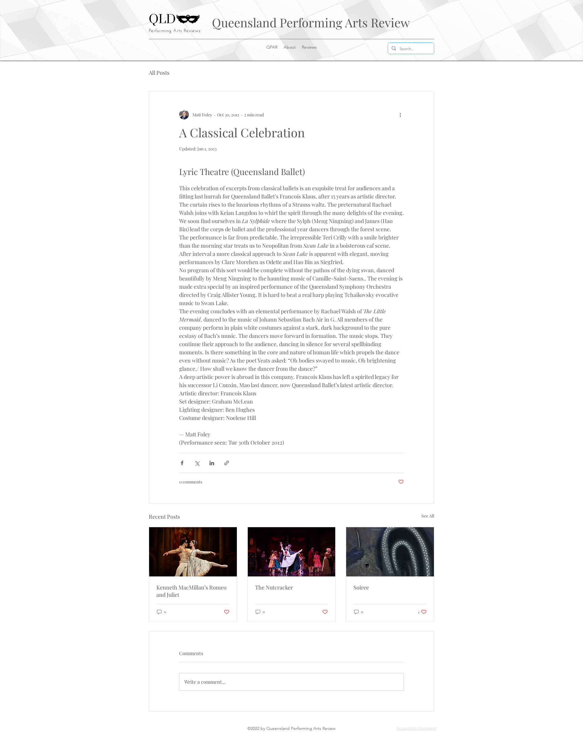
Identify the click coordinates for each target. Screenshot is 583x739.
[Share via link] (227, 463)
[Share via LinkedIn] (212, 463)
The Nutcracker (274, 587)
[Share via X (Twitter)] (197, 463)
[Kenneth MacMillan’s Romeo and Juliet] (193, 551)
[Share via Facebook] (182, 463)
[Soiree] (390, 551)
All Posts (159, 72)
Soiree (361, 587)
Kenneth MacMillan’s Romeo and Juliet (191, 591)
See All (427, 516)
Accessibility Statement (416, 728)
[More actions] (400, 114)
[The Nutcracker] (292, 551)
